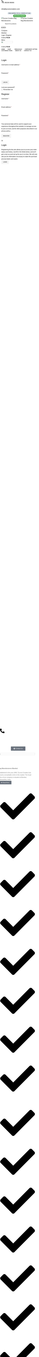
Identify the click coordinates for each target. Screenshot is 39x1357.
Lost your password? (8, 87)
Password (5, 73)
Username (5, 98)
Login (5, 162)
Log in (5, 82)
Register (6, 136)
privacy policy (5, 131)
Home (2, 57)
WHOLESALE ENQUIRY (19, 15)
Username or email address (10, 65)
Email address (6, 107)
